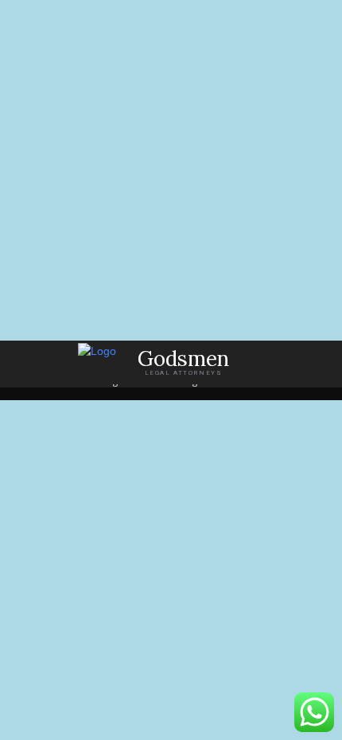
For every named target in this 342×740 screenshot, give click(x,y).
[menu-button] (27, 362)
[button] (319, 362)
